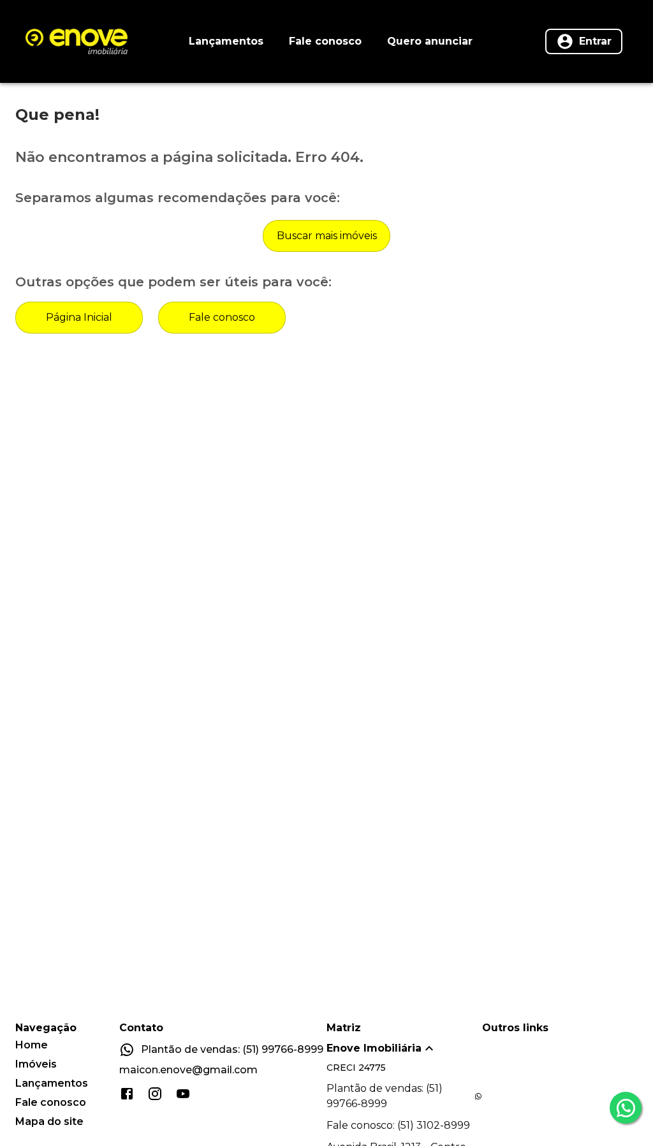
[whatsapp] (626, 1108)
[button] (404, 1048)
